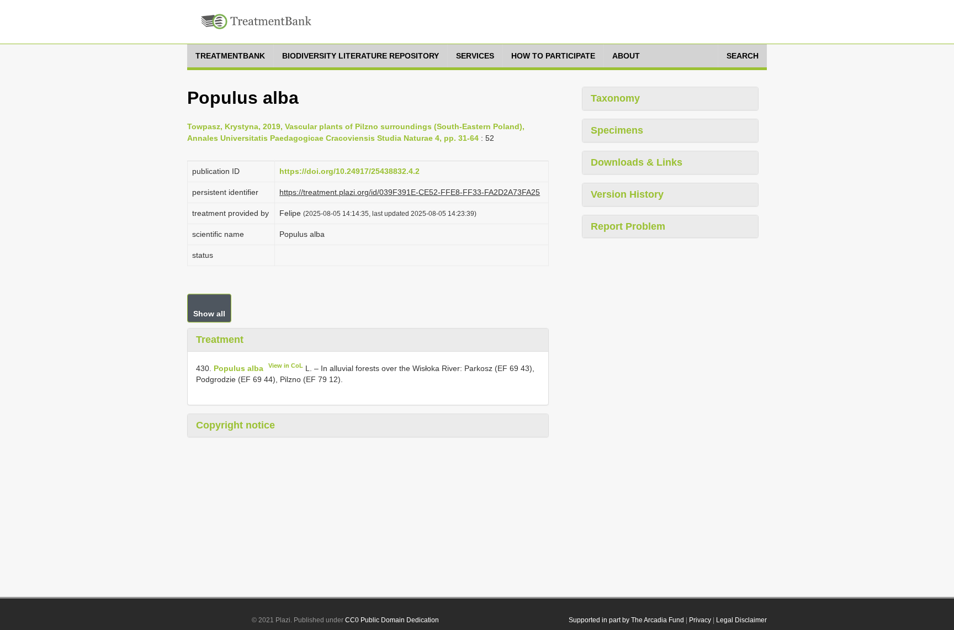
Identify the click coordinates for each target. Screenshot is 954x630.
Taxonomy (615, 98)
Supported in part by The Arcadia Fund (626, 620)
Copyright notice (235, 425)
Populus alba (238, 367)
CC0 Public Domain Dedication (392, 620)
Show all (209, 313)
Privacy (700, 620)
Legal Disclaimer (741, 620)
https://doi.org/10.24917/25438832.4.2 (349, 171)
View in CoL (285, 365)
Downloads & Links (636, 162)
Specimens (617, 130)
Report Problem (628, 226)
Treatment (219, 339)
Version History (627, 194)
